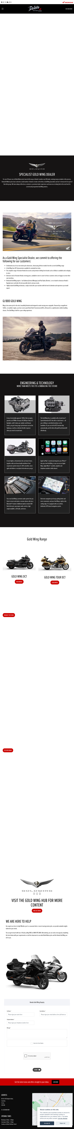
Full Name (9, 1011)
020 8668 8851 (69, 9)
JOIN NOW (55, 1082)
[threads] (11, 2)
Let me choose (62, 1118)
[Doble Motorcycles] (34, 9)
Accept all (47, 1123)
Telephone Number (10, 1019)
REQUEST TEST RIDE (9, 615)
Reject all (62, 1123)
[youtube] (7, 2)
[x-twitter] (5, 2)
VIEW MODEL (19, 582)
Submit (36, 1070)
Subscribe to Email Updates (38, 1043)
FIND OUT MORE (37, 911)
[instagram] (3, 2)
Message (9, 1028)
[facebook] (2, 2)
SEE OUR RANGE (8, 750)
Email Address (42, 1011)
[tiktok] (9, 2)
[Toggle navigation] (3, 9)
